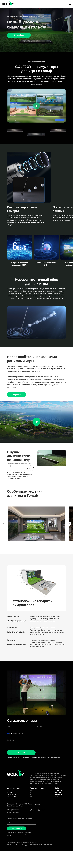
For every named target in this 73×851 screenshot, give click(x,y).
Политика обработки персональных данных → (21, 842)
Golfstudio (58, 797)
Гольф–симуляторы (37, 788)
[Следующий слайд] (69, 524)
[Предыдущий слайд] (4, 524)
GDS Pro (10, 790)
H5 (31, 794)
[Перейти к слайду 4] (35, 538)
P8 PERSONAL (12, 797)
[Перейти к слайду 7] (40, 538)
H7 (31, 792)
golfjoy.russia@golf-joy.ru (37, 810)
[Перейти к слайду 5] (37, 538)
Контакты (58, 794)
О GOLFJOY (59, 790)
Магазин (58, 792)
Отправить (21, 753)
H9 (31, 790)
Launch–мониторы (13, 788)
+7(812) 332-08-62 (13, 810)
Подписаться (17, 828)
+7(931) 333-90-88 (13, 812)
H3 (31, 797)
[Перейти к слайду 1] (30, 538)
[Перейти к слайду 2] (32, 538)
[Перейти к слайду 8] (42, 538)
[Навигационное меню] (69, 4)
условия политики (35, 757)
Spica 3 (9, 792)
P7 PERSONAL (12, 794)
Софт (57, 788)
